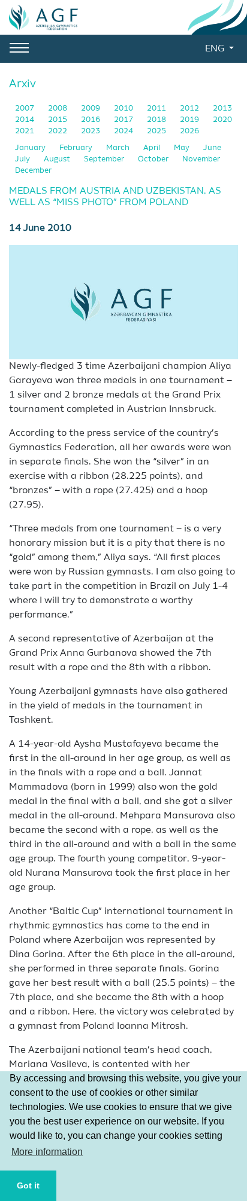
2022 (58, 131)
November (201, 159)
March (118, 148)
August (58, 159)
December (33, 171)
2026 (189, 131)
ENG (216, 49)
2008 (58, 108)
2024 (124, 131)
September (105, 159)
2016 (91, 120)
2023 (91, 131)
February (76, 148)
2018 (157, 120)
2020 (222, 120)
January (31, 148)
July (23, 159)
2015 (58, 120)
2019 (190, 120)
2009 (91, 108)
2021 (25, 131)
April (152, 148)
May (182, 148)
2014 (25, 120)
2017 (124, 120)
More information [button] (47, 1152)
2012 (190, 108)
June (212, 148)
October (154, 159)
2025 (157, 131)
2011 (157, 108)
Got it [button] (28, 1185)
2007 (25, 108)
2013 (222, 108)
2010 (124, 108)
